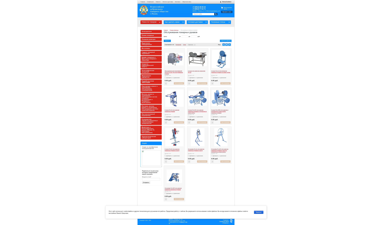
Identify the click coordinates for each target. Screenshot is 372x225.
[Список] (226, 44)
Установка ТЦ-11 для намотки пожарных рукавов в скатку (196, 149)
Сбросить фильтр (226, 40)
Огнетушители (147, 31)
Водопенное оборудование (147, 43)
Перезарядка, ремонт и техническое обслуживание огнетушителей (150, 88)
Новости (158, 2)
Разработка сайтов (224, 221)
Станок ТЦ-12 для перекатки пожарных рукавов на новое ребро (220, 71)
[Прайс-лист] (229, 44)
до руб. (194, 36)
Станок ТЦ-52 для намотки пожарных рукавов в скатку (172, 149)
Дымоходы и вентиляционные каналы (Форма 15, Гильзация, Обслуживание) (148, 129)
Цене (184, 44)
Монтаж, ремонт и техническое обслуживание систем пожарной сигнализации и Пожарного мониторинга (149, 98)
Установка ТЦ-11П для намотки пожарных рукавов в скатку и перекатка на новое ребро (219, 150)
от (180, 36)
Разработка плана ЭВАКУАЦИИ (148, 81)
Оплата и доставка (168, 2)
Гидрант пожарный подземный (148, 52)
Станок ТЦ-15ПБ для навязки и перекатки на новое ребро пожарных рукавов (219, 111)
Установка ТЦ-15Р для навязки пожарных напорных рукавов (173, 188)
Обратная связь (186, 2)
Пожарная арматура (148, 39)
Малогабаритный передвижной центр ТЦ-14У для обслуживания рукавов (174, 72)
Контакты (177, 2)
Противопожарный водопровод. (148, 114)
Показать (167, 40)
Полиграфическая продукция (148, 71)
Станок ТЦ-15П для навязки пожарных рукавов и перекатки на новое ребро (197, 111)
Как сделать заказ (172, 22)
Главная (142, 2)
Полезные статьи (218, 22)
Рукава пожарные (174, 30)
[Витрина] (223, 44)
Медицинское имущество (146, 76)
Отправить (146, 182)
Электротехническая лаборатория (149, 137)
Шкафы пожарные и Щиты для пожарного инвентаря (149, 59)
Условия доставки (195, 22)
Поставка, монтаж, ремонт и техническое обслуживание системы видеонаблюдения (150, 108)
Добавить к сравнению (173, 77)
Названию (178, 44)
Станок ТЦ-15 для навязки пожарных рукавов (172, 110)
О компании (150, 2)
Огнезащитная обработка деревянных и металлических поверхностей (150, 121)
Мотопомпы (146, 48)
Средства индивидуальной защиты (148, 65)
